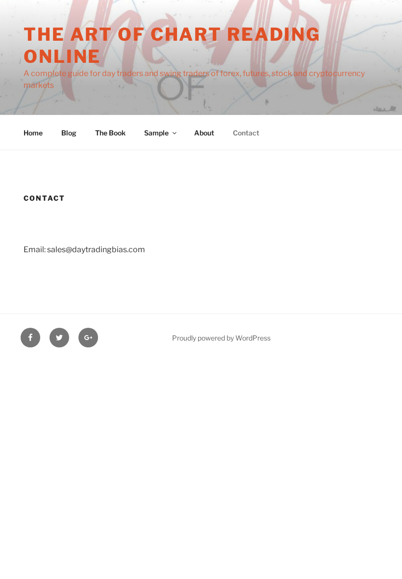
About (204, 133)
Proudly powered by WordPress (221, 338)
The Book (110, 133)
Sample (156, 133)
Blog (68, 133)
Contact (246, 133)
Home (33, 133)
